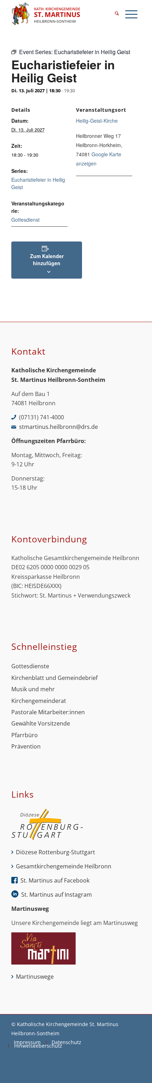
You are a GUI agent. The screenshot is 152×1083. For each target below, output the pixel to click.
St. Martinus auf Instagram (56, 894)
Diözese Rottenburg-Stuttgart (55, 852)
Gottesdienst (25, 219)
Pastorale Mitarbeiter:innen (48, 712)
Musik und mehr (33, 689)
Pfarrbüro (24, 735)
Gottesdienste (30, 666)
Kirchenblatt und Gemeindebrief (54, 678)
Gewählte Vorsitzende (40, 723)
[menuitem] (117, 14)
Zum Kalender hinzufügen (47, 259)
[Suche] (117, 14)
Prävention (26, 746)
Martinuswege (35, 976)
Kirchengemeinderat (38, 701)
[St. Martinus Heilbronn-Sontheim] (63, 14)
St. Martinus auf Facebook (55, 880)
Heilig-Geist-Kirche (97, 120)
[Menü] (131, 14)
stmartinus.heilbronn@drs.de (58, 427)
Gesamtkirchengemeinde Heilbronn (63, 866)
